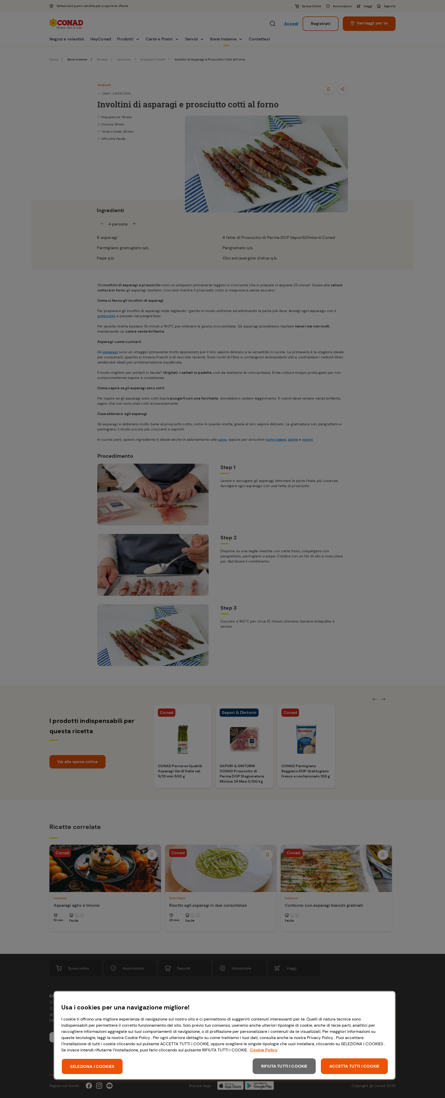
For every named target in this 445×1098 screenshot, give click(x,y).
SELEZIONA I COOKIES (92, 1066)
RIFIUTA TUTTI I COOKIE (284, 1066)
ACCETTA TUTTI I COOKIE (354, 1066)
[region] (225, 1035)
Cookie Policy (264, 1050)
